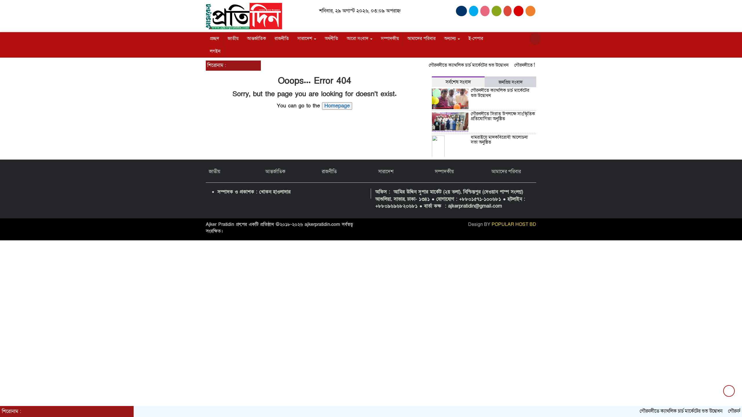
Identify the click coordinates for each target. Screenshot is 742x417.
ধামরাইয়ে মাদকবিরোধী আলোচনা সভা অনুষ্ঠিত (499, 140)
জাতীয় (233, 38)
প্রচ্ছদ (214, 38)
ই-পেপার (475, 38)
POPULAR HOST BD (514, 224)
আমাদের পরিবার (421, 38)
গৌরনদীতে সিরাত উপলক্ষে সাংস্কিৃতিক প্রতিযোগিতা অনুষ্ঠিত (503, 116)
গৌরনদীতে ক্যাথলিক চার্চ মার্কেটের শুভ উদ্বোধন (461, 65)
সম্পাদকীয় (390, 38)
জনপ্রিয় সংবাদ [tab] (511, 82)
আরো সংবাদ (358, 38)
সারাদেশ (305, 38)
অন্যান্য (450, 38)
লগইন (215, 51)
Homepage (337, 106)
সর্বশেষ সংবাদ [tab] (458, 82)
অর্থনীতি (331, 38)
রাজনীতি (281, 38)
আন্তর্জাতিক (256, 38)
